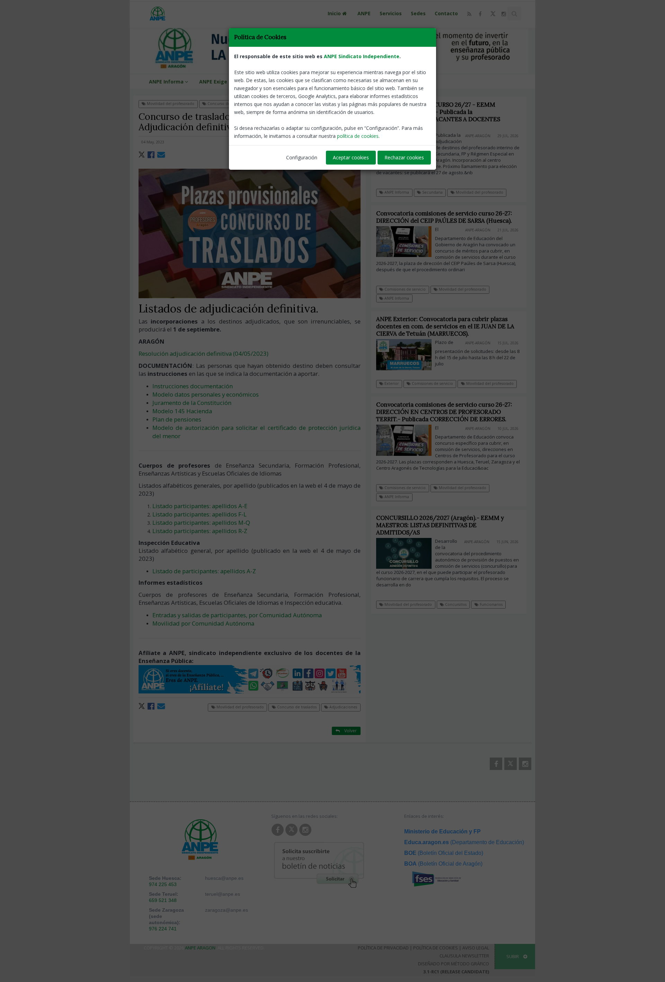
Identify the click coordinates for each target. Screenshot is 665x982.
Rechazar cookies (404, 157)
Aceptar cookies (351, 157)
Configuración (301, 157)
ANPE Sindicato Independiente (361, 56)
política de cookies (358, 136)
